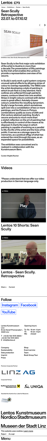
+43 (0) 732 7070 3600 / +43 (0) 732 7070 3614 (11, 337)
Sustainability (6, 350)
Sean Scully (26, 7)
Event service (29, 350)
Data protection (7, 352)
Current (12, 287)
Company (5, 347)
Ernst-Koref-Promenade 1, (11, 331)
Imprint (4, 355)
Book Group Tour (31, 355)
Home (3, 7)
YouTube (8, 312)
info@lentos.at (9, 340)
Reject (3, 434)
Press (3, 357)
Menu (5, 438)
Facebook (28, 305)
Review (18, 7)
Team (26, 352)
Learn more (28, 431)
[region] (23, 43)
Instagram (10, 305)
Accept (11, 434)
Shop (26, 347)
